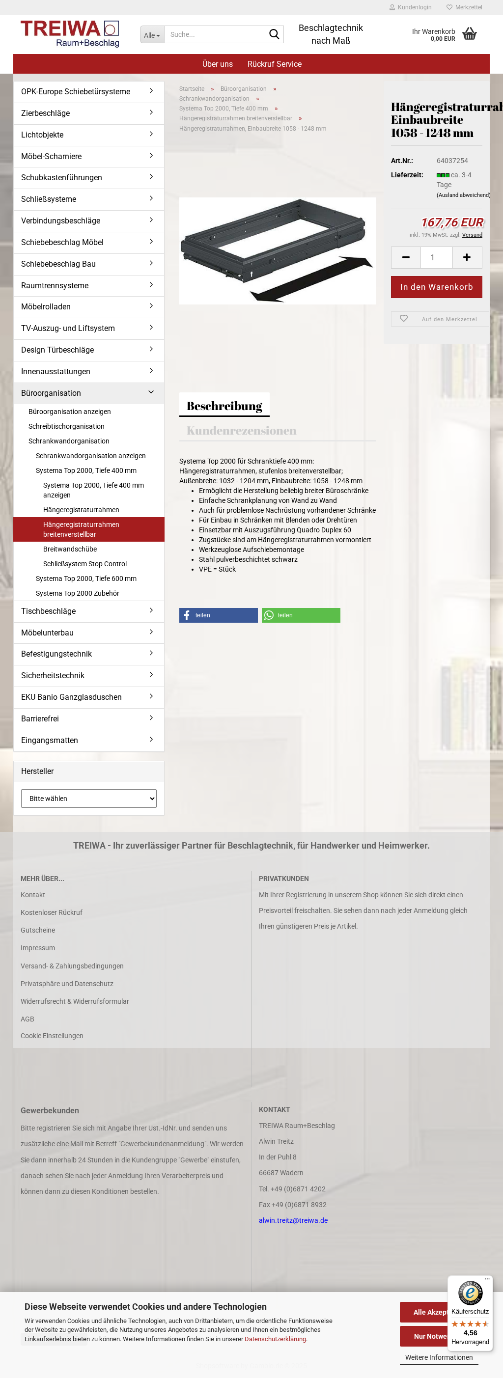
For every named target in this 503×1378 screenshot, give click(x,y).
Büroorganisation (51, 393)
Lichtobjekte (42, 134)
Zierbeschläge (45, 113)
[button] (405, 258)
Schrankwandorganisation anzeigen (91, 456)
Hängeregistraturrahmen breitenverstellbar (81, 529)
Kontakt (33, 895)
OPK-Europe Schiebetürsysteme (75, 91)
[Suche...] (274, 35)
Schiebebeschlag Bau (58, 264)
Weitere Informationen (439, 1357)
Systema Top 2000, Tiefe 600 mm (86, 578)
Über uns (217, 64)
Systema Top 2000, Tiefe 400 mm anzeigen (93, 490)
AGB (27, 1019)
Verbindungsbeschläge (60, 220)
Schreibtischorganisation (66, 426)
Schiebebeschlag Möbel (62, 242)
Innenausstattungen (55, 371)
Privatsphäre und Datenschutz (67, 984)
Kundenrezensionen (242, 430)
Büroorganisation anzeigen (69, 411)
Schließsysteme (48, 199)
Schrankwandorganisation (69, 441)
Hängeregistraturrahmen (81, 510)
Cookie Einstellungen (52, 1036)
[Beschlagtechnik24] (73, 34)
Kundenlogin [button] (413, 7)
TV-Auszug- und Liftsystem (68, 328)
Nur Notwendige (439, 1336)
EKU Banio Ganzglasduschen (71, 697)
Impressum (38, 948)
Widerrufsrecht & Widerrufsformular (75, 1001)
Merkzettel (467, 7)
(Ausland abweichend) (464, 195)
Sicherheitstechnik (52, 675)
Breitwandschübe (70, 549)
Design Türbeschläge (57, 350)
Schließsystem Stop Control (85, 564)
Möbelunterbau (47, 632)
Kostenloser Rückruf (52, 912)
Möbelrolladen (46, 306)
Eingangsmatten (49, 740)
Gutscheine (38, 930)
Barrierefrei (40, 718)
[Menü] (487, 1281)
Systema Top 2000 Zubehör (77, 593)
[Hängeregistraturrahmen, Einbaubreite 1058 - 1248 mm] (277, 250)
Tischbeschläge (48, 611)
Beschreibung (224, 405)
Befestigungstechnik (56, 654)
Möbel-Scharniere (51, 156)
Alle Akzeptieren (439, 1312)
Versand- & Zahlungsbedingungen (72, 966)
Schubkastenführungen (61, 177)
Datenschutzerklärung (275, 1339)
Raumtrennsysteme (54, 285)
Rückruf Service (275, 64)
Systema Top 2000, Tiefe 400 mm (86, 470)
